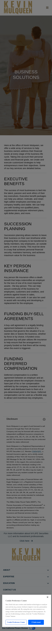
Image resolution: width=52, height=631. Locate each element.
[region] (26, 610)
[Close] (47, 597)
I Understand (36, 622)
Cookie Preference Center (16, 622)
